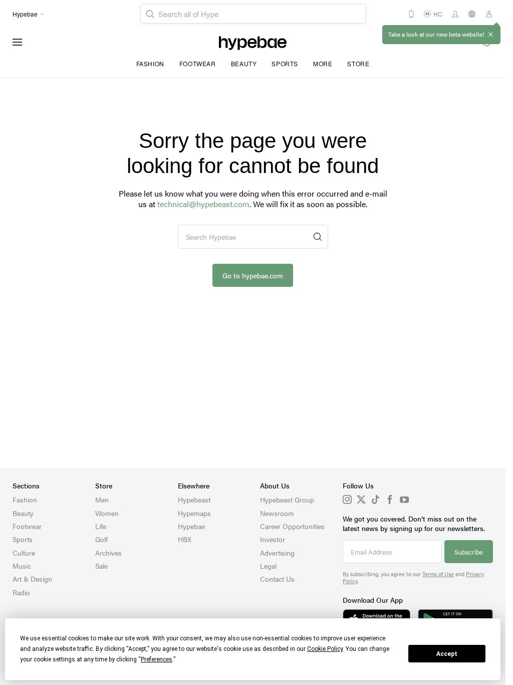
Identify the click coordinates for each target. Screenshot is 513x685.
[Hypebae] (253, 42)
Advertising (277, 553)
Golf (101, 539)
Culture (24, 553)
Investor (272, 539)
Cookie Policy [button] (325, 648)
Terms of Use (438, 574)
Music (22, 566)
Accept (446, 653)
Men (102, 499)
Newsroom (277, 513)
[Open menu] (18, 42)
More (322, 63)
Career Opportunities (292, 526)
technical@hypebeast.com (203, 204)
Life (100, 526)
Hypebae (191, 526)
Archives (108, 553)
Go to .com (252, 275)
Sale (101, 566)
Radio (21, 592)
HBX (184, 539)
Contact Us (277, 579)
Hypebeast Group (287, 499)
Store (358, 63)
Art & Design (32, 579)
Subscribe (468, 552)
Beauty (244, 63)
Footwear (197, 63)
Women (107, 513)
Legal (268, 566)
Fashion (150, 63)
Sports (285, 63)
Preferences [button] (156, 659)
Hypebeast (194, 499)
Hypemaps (194, 513)
